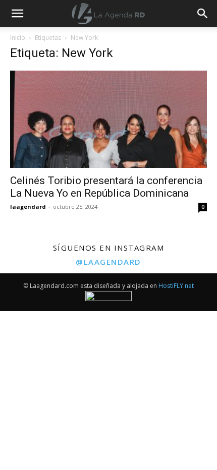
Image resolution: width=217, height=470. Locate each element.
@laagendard (108, 262)
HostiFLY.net (176, 285)
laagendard (28, 206)
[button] (203, 13)
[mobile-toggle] (17, 13)
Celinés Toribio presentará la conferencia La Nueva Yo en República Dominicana (106, 186)
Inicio (17, 37)
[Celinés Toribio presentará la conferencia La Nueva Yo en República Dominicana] (108, 119)
